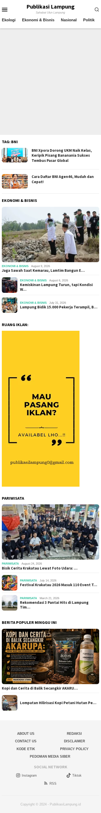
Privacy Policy (74, 749)
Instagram (29, 775)
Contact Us (26, 741)
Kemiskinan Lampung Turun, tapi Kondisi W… (56, 287)
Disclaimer (74, 741)
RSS (52, 783)
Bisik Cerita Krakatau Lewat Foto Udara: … (39, 568)
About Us (25, 734)
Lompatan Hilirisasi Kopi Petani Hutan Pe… (58, 702)
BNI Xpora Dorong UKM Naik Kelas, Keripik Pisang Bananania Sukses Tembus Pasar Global (62, 155)
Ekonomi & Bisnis (15, 266)
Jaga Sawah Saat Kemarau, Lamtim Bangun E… (43, 270)
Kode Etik (26, 749)
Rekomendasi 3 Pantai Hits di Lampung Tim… (54, 605)
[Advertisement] (50, 81)
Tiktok (77, 775)
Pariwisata (10, 563)
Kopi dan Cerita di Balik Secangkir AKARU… (40, 688)
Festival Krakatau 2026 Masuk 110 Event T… (58, 585)
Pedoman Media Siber (50, 756)
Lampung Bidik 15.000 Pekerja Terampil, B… (58, 307)
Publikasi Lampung (50, 6)
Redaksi (74, 734)
